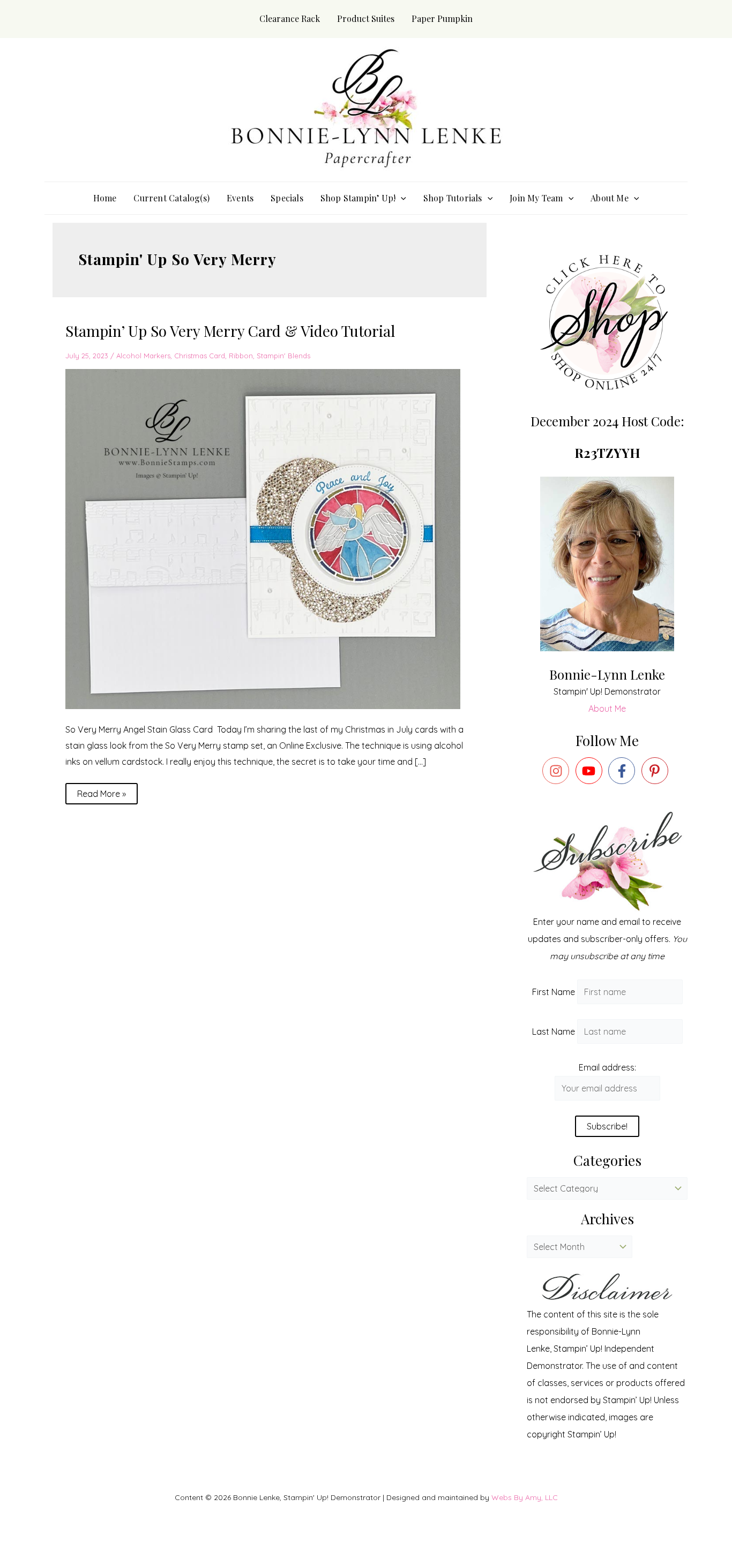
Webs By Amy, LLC (524, 1497)
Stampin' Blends (283, 355)
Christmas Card (199, 355)
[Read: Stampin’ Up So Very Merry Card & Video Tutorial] (269, 538)
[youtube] (591, 770)
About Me (607, 708)
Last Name (553, 1031)
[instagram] (557, 770)
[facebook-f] (623, 770)
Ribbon (241, 355)
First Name (553, 991)
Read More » (101, 791)
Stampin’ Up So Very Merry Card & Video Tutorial (230, 331)
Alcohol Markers (143, 355)
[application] (400, 198)
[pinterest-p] (657, 770)
